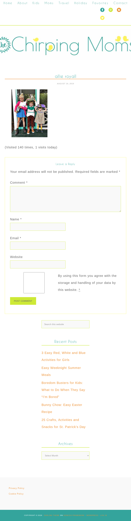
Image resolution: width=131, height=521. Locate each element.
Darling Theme (51, 515)
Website (16, 257)
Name (16, 219)
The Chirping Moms (65, 44)
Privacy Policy (16, 488)
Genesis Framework (74, 515)
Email (15, 238)
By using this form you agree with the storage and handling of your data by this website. (87, 283)
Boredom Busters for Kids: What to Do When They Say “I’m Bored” (63, 390)
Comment (19, 182)
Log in (103, 515)
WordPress (92, 515)
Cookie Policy (16, 494)
